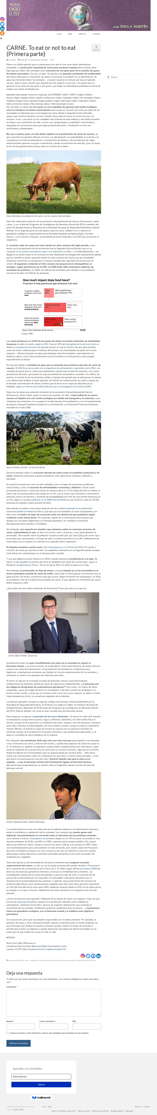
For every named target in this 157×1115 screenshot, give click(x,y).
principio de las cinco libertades (51, 716)
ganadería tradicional (76, 960)
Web (74, 1021)
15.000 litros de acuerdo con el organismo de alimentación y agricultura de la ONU (55, 368)
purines (10, 377)
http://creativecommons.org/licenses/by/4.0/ (44, 949)
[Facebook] (93, 956)
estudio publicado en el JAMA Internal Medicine (46, 500)
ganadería (49, 960)
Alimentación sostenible (39, 60)
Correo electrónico (48, 1021)
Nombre (10, 1021)
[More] (2, 33)
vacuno (93, 960)
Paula (13, 60)
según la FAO (41, 344)
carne (27, 960)
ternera (87, 960)
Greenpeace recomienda (42, 838)
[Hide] (1, 38)
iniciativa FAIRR (89, 868)
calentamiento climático (16, 960)
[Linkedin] (98, 956)
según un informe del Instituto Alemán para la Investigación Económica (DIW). (54, 386)
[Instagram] (82, 956)
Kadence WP (18, 1110)
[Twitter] (88, 956)
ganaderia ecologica (61, 960)
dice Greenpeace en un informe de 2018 (63, 547)
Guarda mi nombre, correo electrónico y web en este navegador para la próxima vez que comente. (49, 1033)
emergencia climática (37, 960)
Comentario (11, 987)
